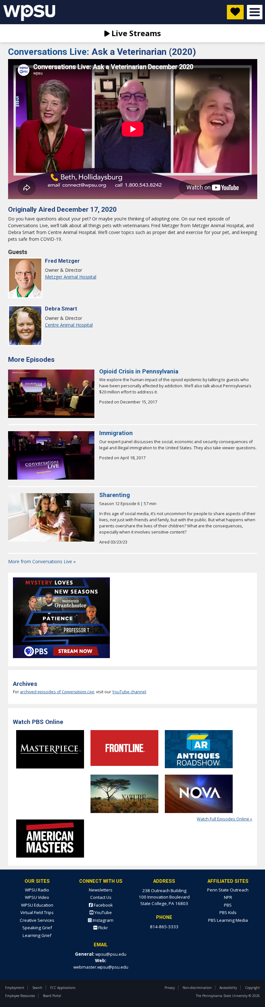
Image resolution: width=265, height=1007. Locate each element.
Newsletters (100, 890)
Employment (14, 987)
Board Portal (52, 995)
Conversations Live (49, 51)
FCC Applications (62, 987)
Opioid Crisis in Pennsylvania (138, 371)
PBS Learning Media (228, 920)
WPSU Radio (37, 890)
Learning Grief (37, 935)
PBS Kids (228, 912)
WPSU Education (37, 905)
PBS (228, 905)
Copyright (252, 987)
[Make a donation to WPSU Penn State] (235, 12)
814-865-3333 (164, 927)
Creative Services (37, 920)
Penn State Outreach (228, 890)
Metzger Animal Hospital (70, 277)
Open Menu (254, 12)
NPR (228, 897)
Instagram (102, 920)
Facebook (103, 905)
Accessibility (228, 987)
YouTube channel (129, 692)
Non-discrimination (197, 987)
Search (37, 987)
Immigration (116, 433)
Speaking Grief (37, 928)
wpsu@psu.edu (110, 954)
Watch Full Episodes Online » (224, 819)
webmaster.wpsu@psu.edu (100, 967)
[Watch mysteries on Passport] (61, 660)
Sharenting (114, 495)
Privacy (169, 987)
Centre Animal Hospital (69, 325)
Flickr (102, 928)
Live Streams (135, 33)
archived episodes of (57, 692)
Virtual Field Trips (37, 912)
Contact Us (100, 897)
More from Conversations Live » (42, 561)
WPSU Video (37, 897)
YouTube (102, 912)
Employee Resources (20, 995)
